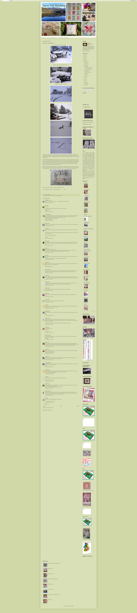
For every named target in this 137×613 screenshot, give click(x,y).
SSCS (84, 174)
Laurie (46, 248)
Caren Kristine (47, 362)
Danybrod (93, 157)
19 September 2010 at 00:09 (49, 296)
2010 (84, 60)
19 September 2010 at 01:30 (49, 308)
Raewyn (46, 342)
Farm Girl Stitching (54, 5)
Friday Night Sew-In (52, 195)
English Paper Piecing (91, 159)
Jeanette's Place (86, 195)
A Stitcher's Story (86, 269)
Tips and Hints (84, 177)
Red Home (88, 170)
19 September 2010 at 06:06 (49, 346)
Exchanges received (86, 160)
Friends (92, 162)
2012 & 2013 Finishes (52, 37)
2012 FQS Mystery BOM (86, 152)
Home (43, 37)
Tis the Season (89, 177)
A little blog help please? (87, 72)
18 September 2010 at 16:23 (49, 211)
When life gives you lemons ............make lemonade (88, 68)
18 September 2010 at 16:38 (49, 225)
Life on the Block (86, 282)
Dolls (83, 158)
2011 (84, 59)
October (85, 64)
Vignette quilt (92, 177)
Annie (46, 376)
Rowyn (46, 228)
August (85, 76)
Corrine (46, 356)
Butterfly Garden (92, 156)
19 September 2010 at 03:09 (49, 324)
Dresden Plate (84, 159)
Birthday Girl (86, 73)
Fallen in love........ (86, 74)
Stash (86, 174)
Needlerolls (84, 168)
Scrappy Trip (86, 172)
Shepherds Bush (57, 195)
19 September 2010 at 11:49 (49, 395)
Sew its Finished (91, 172)
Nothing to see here (50, 589)
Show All (93, 311)
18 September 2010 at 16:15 (49, 202)
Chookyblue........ (86, 208)
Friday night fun (50, 599)
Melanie (46, 293)
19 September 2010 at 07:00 (49, 353)
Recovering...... (86, 66)
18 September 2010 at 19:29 (49, 252)
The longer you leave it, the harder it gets (54, 594)
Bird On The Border (87, 263)
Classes (89, 157)
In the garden (87, 164)
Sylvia (46, 255)
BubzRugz (46, 311)
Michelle (46, 275)
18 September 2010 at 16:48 (49, 238)
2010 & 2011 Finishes (64, 37)
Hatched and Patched (90, 163)
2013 (84, 56)
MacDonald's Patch (87, 283)
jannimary (85, 214)
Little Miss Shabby (86, 249)
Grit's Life (85, 291)
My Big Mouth (92, 167)
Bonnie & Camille (85, 156)
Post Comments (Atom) (50, 407)
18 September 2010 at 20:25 (49, 259)
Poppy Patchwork (86, 189)
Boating (93, 155)
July (85, 77)
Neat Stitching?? (50, 568)
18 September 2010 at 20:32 (49, 266)
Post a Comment (46, 404)
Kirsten (46, 349)
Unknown (46, 262)
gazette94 (46, 288)
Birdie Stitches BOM (91, 154)
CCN (83, 157)
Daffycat (46, 299)
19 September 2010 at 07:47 (49, 359)
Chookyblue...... (47, 200)
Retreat (91, 170)
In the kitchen (91, 164)
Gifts (93, 162)
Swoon (92, 175)
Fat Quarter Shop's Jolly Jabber (88, 228)
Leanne (46, 327)
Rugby (88, 171)
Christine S (46, 318)
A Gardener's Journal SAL (89, 153)
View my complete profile (86, 51)
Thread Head (86, 236)
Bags (86, 154)
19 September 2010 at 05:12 (49, 339)
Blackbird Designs (85, 155)
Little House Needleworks (88, 216)
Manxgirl (85, 230)
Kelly (85, 165)
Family (85, 161)
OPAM (93, 168)
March (85, 82)
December (86, 61)
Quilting (84, 170)
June (85, 78)
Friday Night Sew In (50, 584)
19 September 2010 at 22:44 (49, 402)
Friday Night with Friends (86, 162)
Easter (87, 159)
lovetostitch (85, 183)
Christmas (85, 157)
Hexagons (84, 164)
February (85, 83)
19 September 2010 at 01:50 (49, 315)
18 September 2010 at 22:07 (49, 285)
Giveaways (84, 163)
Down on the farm (47, 195)
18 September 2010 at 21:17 (49, 272)
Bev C (46, 205)
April (85, 81)
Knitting (88, 165)
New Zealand (89, 168)
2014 (84, 55)
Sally (45, 398)
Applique (84, 154)
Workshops (86, 178)
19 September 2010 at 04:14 (49, 332)
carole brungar (47, 214)
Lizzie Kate (88, 167)
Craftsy (91, 157)
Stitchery (88, 174)
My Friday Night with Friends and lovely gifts (54, 563)
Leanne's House (91, 165)
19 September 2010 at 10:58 (49, 388)
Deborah (46, 223)
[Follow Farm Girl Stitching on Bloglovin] (86, 90)
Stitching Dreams (86, 222)
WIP (84, 178)
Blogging (90, 155)
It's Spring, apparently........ (88, 69)
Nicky (90, 43)
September (86, 65)
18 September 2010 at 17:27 (49, 245)
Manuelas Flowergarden (87, 250)
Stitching (61, 195)
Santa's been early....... (51, 573)
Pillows (91, 169)
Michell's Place (86, 305)
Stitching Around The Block (87, 175)
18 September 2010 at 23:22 (49, 290)
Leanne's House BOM (86, 166)
